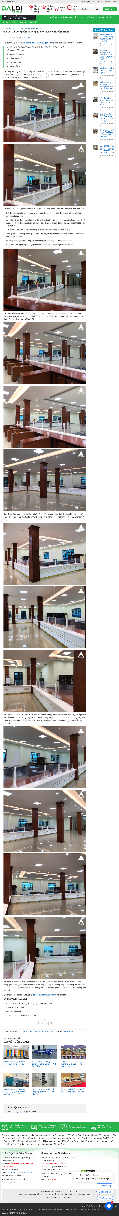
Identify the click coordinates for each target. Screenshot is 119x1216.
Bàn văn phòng (74, 1135)
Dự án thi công (10, 22)
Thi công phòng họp (52, 1141)
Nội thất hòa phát (44, 1144)
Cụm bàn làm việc (81, 1138)
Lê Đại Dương (27, 38)
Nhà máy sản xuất (69, 17)
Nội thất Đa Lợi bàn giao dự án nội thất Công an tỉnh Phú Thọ (73, 1090)
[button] (19, 17)
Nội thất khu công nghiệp (60, 1138)
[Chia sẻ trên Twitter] (42, 1023)
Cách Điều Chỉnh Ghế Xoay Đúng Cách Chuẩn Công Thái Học (107, 117)
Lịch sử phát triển (88, 2)
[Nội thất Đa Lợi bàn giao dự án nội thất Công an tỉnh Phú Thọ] (73, 1080)
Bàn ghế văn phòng (57, 1135)
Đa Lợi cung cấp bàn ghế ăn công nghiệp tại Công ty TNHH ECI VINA (44, 1063)
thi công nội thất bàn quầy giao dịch (37, 43)
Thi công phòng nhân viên (29, 1141)
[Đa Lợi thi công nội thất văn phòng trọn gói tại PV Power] (16, 1052)
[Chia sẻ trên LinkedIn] (51, 1023)
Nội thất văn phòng (26, 1144)
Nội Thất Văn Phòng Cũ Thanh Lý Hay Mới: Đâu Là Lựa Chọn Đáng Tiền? (107, 54)
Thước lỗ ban (60, 1144)
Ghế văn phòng (90, 1135)
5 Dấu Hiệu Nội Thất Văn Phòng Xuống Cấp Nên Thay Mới (106, 37)
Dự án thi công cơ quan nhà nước (29, 28)
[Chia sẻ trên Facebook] (38, 1023)
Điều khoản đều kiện (10, 1209)
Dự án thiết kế (105, 17)
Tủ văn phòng (105, 1135)
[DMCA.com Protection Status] (88, 1171)
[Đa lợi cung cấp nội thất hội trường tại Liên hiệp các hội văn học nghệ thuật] (73, 1052)
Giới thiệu (108, 2)
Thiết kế (53, 17)
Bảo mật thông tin (28, 1209)
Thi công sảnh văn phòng (97, 1141)
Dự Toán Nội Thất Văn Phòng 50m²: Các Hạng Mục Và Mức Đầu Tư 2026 (107, 149)
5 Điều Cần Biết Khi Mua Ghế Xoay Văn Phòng (107, 70)
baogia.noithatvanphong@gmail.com (21, 1172)
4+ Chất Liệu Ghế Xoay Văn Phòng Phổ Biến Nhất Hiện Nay (107, 133)
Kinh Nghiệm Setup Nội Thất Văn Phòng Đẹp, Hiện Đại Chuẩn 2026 (107, 85)
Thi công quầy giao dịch (73, 1141)
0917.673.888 (27, 1164)
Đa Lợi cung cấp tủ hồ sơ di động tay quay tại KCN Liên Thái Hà (43, 1091)
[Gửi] (97, 9)
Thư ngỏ (99, 2)
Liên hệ (33, 22)
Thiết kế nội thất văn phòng (35, 1138)
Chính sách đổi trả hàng (67, 1209)
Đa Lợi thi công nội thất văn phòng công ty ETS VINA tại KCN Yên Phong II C (14, 1091)
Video (115, 2)
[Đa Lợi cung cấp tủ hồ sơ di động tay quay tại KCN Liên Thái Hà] (44, 1080)
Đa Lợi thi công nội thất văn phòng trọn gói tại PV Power (14, 1062)
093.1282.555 (7, 1167)
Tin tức (23, 22)
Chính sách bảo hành (47, 1209)
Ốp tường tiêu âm (98, 1138)
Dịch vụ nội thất (87, 17)
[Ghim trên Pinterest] (47, 1023)
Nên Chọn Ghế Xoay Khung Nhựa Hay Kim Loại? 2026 (107, 101)
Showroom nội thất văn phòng (15, 1135)
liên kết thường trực (69, 1031)
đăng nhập (18, 1111)
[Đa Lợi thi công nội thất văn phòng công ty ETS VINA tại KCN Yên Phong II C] (16, 1080)
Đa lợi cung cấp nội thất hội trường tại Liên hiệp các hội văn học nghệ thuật (71, 1063)
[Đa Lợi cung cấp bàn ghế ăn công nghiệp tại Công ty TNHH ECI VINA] (44, 1052)
